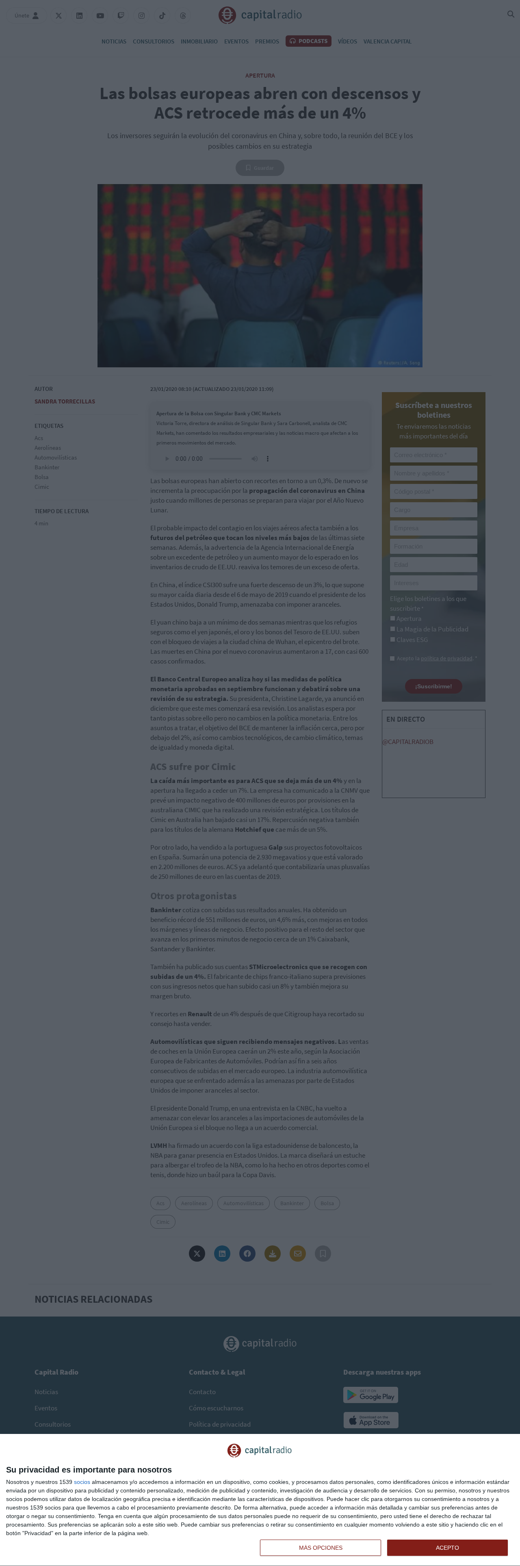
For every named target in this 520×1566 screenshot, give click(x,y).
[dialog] (260, 1500)
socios (82, 1482)
